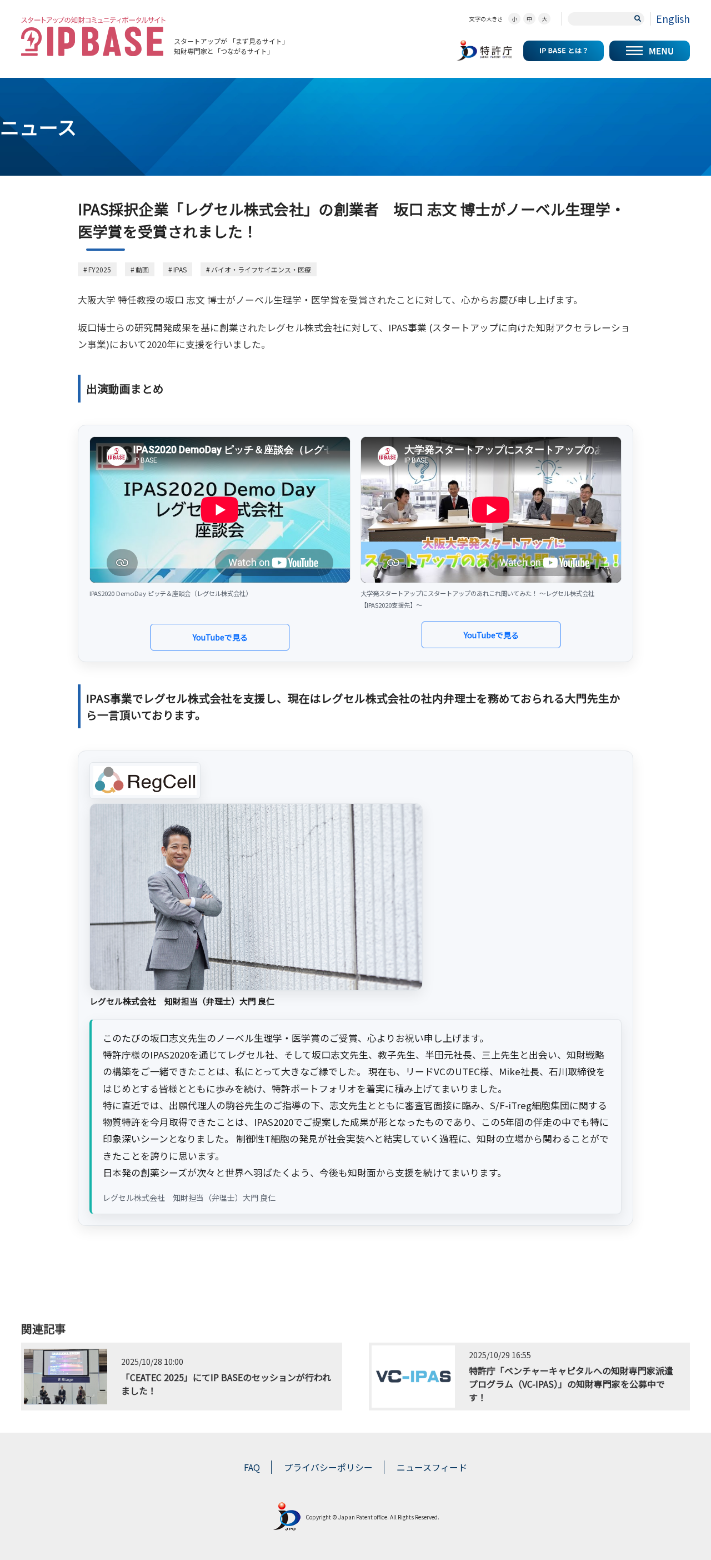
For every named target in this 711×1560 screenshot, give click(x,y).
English (673, 18)
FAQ (252, 1467)
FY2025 (99, 269)
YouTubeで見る (220, 637)
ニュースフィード (432, 1467)
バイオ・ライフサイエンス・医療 (261, 269)
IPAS (180, 269)
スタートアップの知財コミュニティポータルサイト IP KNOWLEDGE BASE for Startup (93, 36)
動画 (142, 269)
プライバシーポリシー (328, 1467)
